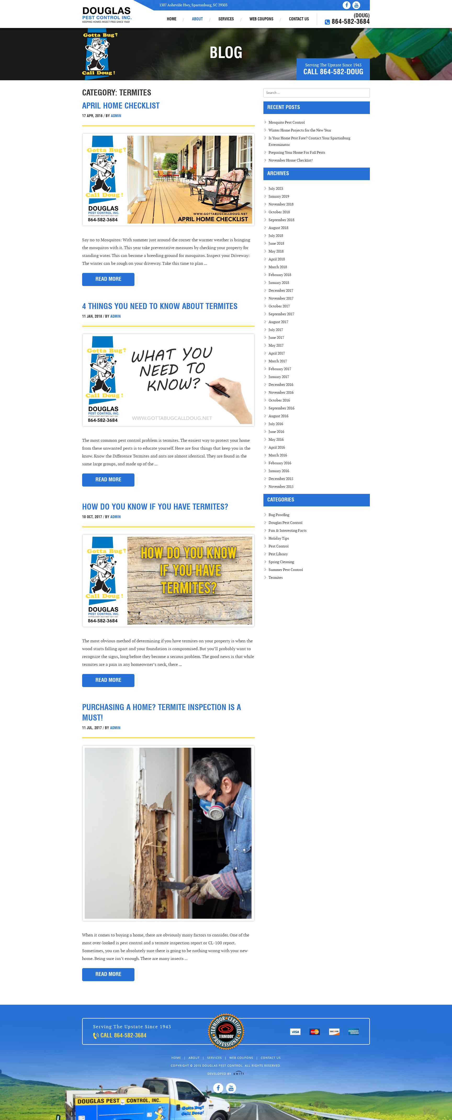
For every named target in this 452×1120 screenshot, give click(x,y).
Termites (276, 577)
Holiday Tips (279, 538)
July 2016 (276, 424)
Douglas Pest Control (107, 15)
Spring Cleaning (281, 562)
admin (115, 116)
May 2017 (276, 345)
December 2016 (281, 384)
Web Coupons (261, 19)
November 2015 (281, 486)
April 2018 (277, 259)
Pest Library (278, 554)
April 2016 (277, 447)
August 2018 (278, 228)
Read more (108, 279)
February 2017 (280, 369)
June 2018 (276, 243)
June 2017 (276, 337)
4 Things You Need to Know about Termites (160, 307)
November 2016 (281, 392)
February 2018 (280, 275)
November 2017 (281, 298)
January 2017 (279, 377)
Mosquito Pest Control (287, 122)
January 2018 (279, 283)
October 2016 (279, 400)
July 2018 (276, 235)
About (197, 19)
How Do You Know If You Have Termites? (155, 507)
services (226, 19)
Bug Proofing (279, 515)
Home (171, 19)
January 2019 (279, 196)
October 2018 (279, 212)
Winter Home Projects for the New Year (300, 130)
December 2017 (281, 290)
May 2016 (276, 439)
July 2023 (276, 188)
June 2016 (276, 432)
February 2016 (280, 463)
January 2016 (279, 471)
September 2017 (281, 314)
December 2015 (281, 479)
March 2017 (278, 361)
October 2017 (279, 306)
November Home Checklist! (291, 160)
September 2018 (281, 220)
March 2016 (278, 455)
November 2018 (281, 204)
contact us (299, 19)
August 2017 (278, 322)
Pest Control (279, 546)
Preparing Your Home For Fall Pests (297, 152)
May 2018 (276, 251)
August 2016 (278, 416)
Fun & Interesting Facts (288, 530)
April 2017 (277, 353)
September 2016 (281, 408)
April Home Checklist (121, 106)
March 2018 (278, 267)
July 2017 (276, 330)
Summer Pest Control (286, 570)
